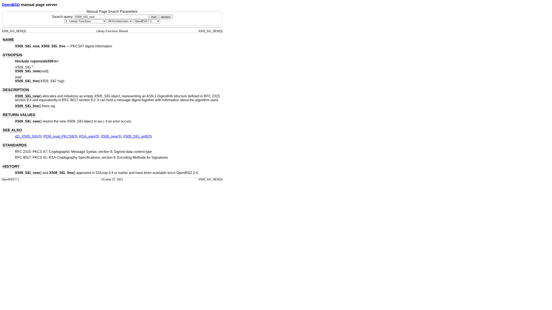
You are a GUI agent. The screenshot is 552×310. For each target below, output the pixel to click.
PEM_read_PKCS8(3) (60, 136)
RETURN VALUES (19, 115)
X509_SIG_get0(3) (137, 136)
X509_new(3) (111, 136)
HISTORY (11, 166)
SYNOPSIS (12, 55)
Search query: (63, 17)
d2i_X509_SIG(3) (28, 136)
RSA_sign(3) (89, 136)
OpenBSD (11, 5)
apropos (166, 17)
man (154, 17)
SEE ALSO (12, 130)
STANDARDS (15, 145)
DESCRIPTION (16, 90)
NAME (8, 39)
